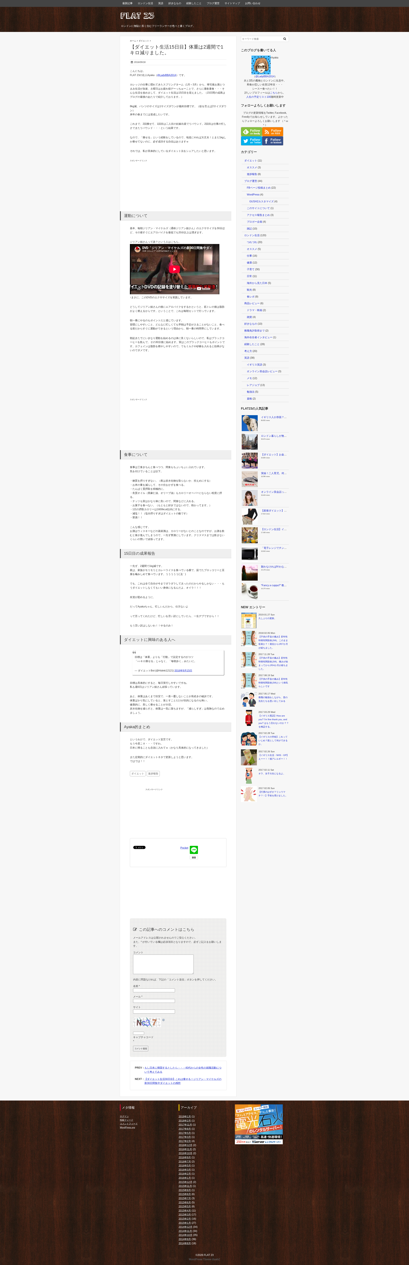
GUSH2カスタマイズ (261, 201)
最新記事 (127, 3)
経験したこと (194, 3)
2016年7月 (185, 1161)
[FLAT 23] (137, 15)
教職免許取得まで (254, 330)
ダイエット (137, 773)
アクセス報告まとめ (258, 215)
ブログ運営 (213, 3)
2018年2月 (185, 1120)
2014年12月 (185, 1227)
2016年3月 (185, 1169)
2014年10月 (185, 1235)
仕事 (249, 255)
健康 (249, 262)
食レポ (251, 296)
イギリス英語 (254, 364)
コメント (138, 952)
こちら (274, 92)
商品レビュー (252, 303)
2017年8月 (185, 1129)
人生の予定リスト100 (258, 96)
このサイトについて (258, 208)
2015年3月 (185, 1214)
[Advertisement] (154, 182)
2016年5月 (185, 1165)
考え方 (248, 351)
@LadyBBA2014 (166, 75)
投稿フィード (126, 1120)
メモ (249, 378)
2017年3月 (185, 1137)
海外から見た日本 (257, 283)
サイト (137, 1007)
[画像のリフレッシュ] (163, 1019)
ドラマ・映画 (254, 310)
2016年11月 (185, 1149)
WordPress (253, 194)
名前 (136, 986)
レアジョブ (253, 385)
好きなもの (174, 3)
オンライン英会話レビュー (262, 371)
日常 (249, 276)
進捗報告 (153, 773)
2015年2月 (185, 1218)
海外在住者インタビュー (258, 337)
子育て (251, 269)
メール (137, 996)
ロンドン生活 (145, 3)
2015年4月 (185, 1210)
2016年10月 (185, 1153)
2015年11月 (185, 1186)
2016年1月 (185, 1178)
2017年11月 (185, 1124)
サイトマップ (232, 3)
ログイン (124, 1116)
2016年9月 (185, 1157)
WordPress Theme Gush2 (204, 1259)
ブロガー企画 (254, 221)
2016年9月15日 (183, 670)
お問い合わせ (252, 3)
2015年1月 (185, 1223)
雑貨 (249, 317)
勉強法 (251, 391)
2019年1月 (185, 1116)
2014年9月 (185, 1239)
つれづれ (252, 242)
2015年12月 (185, 1182)
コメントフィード (129, 1123)
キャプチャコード (143, 1037)
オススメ (252, 167)
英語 (160, 3)
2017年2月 (185, 1141)
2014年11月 (185, 1231)
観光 (249, 289)
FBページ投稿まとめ (259, 187)
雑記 (249, 228)
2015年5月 (185, 1206)
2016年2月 (185, 1173)
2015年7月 (185, 1198)
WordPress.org (127, 1127)
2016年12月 (185, 1145)
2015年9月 (185, 1190)
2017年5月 (185, 1133)
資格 (249, 398)
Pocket (184, 847)
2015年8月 (185, 1194)
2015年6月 (185, 1202)
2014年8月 (185, 1243)
